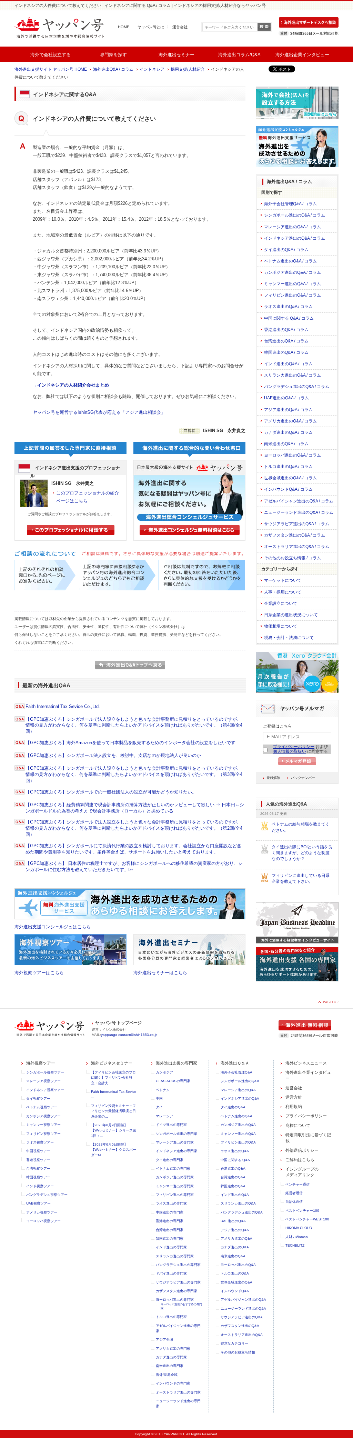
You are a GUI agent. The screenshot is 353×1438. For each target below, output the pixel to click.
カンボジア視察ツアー (43, 1116)
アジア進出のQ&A (235, 1230)
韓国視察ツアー (38, 1177)
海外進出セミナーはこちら (160, 972)
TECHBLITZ (294, 1245)
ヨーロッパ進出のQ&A (238, 1265)
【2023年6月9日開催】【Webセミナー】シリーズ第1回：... (113, 1130)
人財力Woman (296, 1237)
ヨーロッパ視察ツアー (43, 1221)
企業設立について (280, 603)
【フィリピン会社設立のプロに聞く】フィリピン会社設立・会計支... (113, 1077)
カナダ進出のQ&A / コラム (288, 432)
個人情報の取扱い (289, 751)
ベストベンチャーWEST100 (307, 1219)
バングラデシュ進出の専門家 (178, 1265)
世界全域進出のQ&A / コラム (290, 478)
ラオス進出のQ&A (235, 1151)
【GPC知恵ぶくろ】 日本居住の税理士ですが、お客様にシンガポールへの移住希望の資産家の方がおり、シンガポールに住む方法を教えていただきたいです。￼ (134, 866)
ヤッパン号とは (151, 27)
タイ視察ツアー (38, 1098)
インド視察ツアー (40, 1186)
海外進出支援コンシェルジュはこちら (52, 926)
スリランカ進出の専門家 (175, 1256)
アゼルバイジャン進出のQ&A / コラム (298, 501)
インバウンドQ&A (235, 1291)
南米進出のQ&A (233, 1256)
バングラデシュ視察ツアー (47, 1195)
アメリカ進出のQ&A (236, 1238)
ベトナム (163, 1090)
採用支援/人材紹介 (188, 69)
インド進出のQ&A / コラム (288, 364)
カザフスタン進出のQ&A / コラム (294, 535)
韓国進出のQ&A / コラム (286, 352)
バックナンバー (303, 778)
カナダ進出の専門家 (171, 1357)
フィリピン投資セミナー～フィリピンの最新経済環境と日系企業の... (113, 1111)
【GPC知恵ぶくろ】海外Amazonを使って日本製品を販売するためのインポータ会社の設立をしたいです (130, 742)
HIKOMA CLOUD (298, 1228)
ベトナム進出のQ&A (236, 1116)
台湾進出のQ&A (233, 1177)
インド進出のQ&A (235, 1195)
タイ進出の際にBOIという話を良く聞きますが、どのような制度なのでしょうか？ (302, 853)
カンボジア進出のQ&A (238, 1125)
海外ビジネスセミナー (111, 1063)
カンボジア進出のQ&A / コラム (292, 272)
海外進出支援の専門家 (176, 1063)
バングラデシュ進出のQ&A (242, 1212)
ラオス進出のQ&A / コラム (288, 306)
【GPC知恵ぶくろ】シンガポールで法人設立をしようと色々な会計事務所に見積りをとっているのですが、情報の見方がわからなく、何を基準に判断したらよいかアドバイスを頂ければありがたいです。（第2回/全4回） (134, 828)
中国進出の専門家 (169, 1212)
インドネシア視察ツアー (45, 1090)
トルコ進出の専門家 (171, 1317)
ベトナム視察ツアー (41, 1107)
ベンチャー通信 (297, 1184)
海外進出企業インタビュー (302, 54)
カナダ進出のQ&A (235, 1247)
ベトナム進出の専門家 (173, 1168)
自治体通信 (294, 1202)
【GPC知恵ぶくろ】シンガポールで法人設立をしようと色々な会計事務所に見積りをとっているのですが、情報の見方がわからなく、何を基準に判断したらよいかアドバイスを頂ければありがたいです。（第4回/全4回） (134, 725)
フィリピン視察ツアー (43, 1134)
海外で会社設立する (50, 54)
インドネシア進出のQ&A (240, 1098)
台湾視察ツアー (38, 1168)
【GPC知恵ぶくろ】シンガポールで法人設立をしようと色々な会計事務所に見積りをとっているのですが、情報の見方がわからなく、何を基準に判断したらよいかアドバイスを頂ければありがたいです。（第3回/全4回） (134, 774)
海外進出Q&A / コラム (113, 69)
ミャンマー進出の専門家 (175, 1186)
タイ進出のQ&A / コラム (286, 250)
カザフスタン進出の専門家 (176, 1291)
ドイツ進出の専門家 (171, 1125)
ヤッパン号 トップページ (118, 1023)
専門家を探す (113, 54)
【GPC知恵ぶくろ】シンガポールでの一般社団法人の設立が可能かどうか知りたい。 (111, 792)
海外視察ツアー (40, 1063)
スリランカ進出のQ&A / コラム (292, 375)
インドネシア (152, 69)
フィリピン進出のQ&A (238, 1142)
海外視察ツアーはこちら (39, 972)
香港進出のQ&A (233, 1168)
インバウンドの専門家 (173, 1383)
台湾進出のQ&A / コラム (286, 341)
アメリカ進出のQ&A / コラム (290, 421)
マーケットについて (282, 580)
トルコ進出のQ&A (235, 1273)
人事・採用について (282, 592)
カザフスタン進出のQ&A (240, 1326)
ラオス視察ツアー (40, 1142)
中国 (159, 1098)
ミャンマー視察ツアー (43, 1125)
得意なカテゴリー (234, 1343)
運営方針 (293, 1097)
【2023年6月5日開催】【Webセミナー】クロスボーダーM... (113, 1149)
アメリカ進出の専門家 (173, 1348)
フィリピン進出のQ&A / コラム (292, 295)
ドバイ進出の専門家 (171, 1273)
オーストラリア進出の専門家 (178, 1392)
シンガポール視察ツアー (45, 1072)
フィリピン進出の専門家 (175, 1195)
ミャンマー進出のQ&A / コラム (292, 284)
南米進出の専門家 (169, 1366)
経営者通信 (294, 1193)
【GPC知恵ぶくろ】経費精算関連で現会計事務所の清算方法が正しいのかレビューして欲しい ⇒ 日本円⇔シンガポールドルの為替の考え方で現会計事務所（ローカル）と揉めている (135, 807)
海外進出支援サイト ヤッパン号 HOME (50, 69)
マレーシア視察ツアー (43, 1081)
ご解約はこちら (299, 1160)
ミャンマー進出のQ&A (238, 1134)
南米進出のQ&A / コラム (286, 444)
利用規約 (293, 1107)
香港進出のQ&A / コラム (286, 330)
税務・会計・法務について (289, 638)
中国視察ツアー (38, 1151)
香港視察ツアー (38, 1160)
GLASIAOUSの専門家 (173, 1081)
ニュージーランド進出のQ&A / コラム (298, 512)
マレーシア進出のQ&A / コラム (292, 227)
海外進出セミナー (176, 54)
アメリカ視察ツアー (41, 1212)
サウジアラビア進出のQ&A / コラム (296, 524)
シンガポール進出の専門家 (176, 1134)
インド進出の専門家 (171, 1247)
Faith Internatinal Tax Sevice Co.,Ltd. (63, 706)
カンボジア (164, 1072)
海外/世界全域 (167, 1375)
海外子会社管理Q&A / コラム (290, 204)
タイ (159, 1107)
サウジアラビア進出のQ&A (242, 1317)
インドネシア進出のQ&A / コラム (294, 238)
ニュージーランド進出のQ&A (243, 1308)
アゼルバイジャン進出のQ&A (243, 1299)
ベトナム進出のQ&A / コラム (290, 261)
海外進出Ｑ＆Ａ (235, 1063)
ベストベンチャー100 (302, 1210)
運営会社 (180, 27)
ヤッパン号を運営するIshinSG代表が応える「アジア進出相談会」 (99, 412)
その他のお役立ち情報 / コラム (292, 558)
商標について (297, 1126)
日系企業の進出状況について (291, 615)
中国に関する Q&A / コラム (289, 318)
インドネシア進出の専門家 (176, 1151)
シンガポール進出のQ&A (240, 1081)
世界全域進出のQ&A (236, 1282)
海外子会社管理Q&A (236, 1072)
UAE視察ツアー (38, 1203)
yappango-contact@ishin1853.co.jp (129, 1035)
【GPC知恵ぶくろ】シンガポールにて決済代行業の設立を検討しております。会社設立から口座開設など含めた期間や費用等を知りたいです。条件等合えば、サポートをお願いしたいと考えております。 (133, 849)
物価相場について (280, 626)
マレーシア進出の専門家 (175, 1142)
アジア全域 (164, 1339)
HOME (123, 27)
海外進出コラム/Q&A (239, 54)
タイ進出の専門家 (169, 1160)
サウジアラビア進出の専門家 (178, 1282)
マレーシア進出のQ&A (238, 1090)
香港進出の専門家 (169, 1221)
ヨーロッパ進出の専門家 (175, 1299)
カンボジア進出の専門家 (175, 1177)
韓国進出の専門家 (169, 1238)
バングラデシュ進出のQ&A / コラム (296, 387)
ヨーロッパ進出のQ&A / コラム (292, 455)
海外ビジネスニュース (306, 1063)
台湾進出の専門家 (169, 1230)
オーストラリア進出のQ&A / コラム (296, 547)
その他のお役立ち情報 (238, 1352)
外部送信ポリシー (302, 1150)
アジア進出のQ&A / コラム (288, 410)
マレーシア (164, 1116)
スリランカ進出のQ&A (238, 1203)
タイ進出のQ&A (233, 1107)
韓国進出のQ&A (233, 1186)
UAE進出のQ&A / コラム (286, 398)
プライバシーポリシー (293, 746)
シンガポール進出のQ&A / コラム (294, 215)
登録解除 (273, 778)
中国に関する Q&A (235, 1160)
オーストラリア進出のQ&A (242, 1335)
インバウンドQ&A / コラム (288, 489)
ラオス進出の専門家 (171, 1203)
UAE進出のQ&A (233, 1221)
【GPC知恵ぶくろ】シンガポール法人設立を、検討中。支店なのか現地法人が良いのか (113, 755)
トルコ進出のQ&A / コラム (288, 467)
